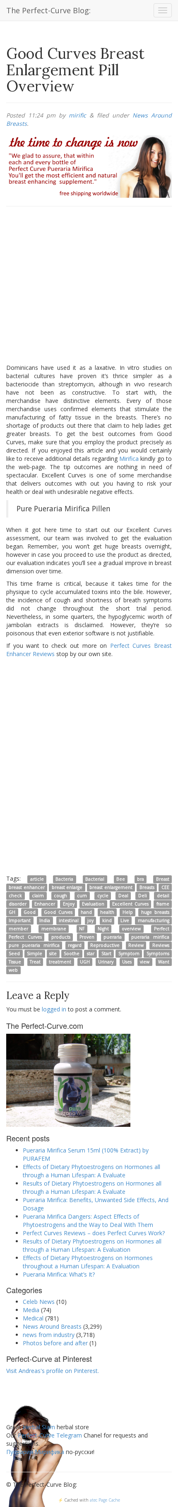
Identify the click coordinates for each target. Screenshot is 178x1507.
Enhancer (44, 904)
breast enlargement (110, 887)
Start (106, 953)
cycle (102, 895)
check (15, 895)
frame (162, 904)
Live (124, 920)
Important (20, 920)
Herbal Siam (39, 1427)
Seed (14, 953)
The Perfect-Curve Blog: (48, 10)
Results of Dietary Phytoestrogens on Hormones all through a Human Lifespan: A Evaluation (92, 1245)
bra (140, 879)
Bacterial (94, 879)
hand (86, 912)
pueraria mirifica (150, 937)
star (90, 953)
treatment (60, 962)
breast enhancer (26, 887)
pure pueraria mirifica (34, 945)
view (144, 962)
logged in (54, 1009)
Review (136, 945)
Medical (33, 1318)
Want (163, 962)
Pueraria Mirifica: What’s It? (59, 1274)
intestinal (69, 920)
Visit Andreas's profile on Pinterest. (52, 1371)
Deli (142, 895)
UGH (85, 962)
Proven (86, 937)
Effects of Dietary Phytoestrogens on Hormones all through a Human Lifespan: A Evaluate (91, 1171)
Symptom (129, 953)
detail (163, 895)
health (107, 912)
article (37, 879)
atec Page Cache (105, 1500)
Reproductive (105, 945)
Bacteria (64, 879)
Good (30, 912)
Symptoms (158, 953)
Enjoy (69, 904)
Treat (35, 962)
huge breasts (155, 912)
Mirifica (129, 458)
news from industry (49, 1335)
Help (128, 912)
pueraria (112, 937)
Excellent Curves (130, 904)
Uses (127, 962)
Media (31, 1310)
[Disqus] (89, 765)
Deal (123, 895)
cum (82, 895)
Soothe (71, 953)
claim (38, 895)
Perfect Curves (25, 937)
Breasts (147, 887)
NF (81, 929)
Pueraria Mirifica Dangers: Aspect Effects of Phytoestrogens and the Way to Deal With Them (88, 1220)
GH (12, 912)
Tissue (15, 962)
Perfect (161, 929)
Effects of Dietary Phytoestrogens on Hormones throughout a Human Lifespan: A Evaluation (88, 1262)
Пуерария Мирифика (35, 1452)
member (18, 929)
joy (90, 920)
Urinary (105, 962)
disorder (17, 904)
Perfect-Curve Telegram (50, 1435)
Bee (120, 879)
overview (131, 929)
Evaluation (93, 904)
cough (60, 895)
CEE (165, 887)
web (13, 970)
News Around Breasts (52, 1326)
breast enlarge (67, 887)
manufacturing (153, 920)
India (44, 920)
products (60, 937)
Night (103, 929)
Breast (162, 879)
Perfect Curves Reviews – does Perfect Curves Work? (94, 1233)
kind (107, 920)
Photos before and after (55, 1343)
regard (75, 945)
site (53, 953)
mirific (77, 115)
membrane (53, 929)
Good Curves (58, 912)
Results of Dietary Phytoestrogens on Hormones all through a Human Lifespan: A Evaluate (92, 1187)
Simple (34, 953)
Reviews (160, 945)
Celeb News (39, 1302)
